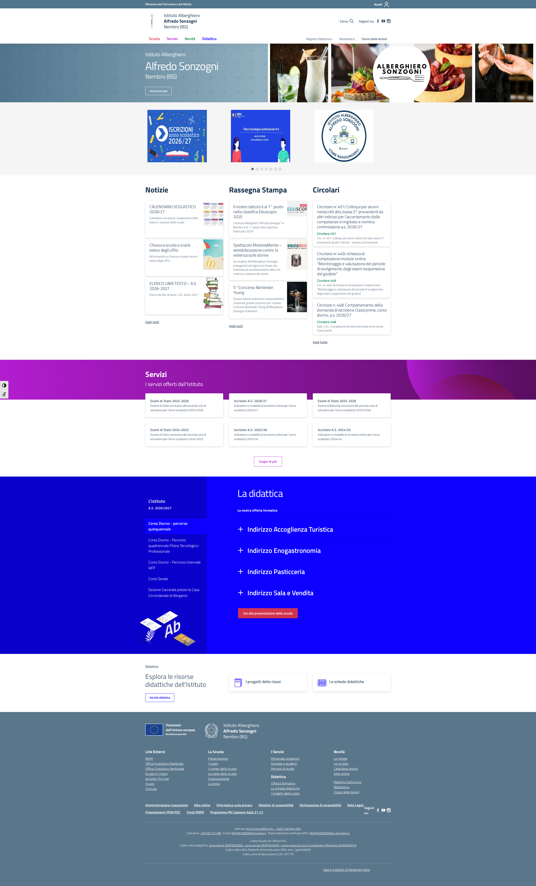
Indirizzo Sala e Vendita (280, 593)
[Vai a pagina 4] (266, 169)
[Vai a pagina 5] (271, 169)
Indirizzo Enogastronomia (284, 550)
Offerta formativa (283, 783)
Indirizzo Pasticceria (276, 571)
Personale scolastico (285, 758)
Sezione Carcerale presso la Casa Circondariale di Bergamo (173, 592)
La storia (214, 783)
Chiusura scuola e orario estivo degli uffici (170, 247)
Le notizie (340, 758)
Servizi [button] (172, 39)
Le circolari (341, 763)
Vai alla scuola (158, 91)
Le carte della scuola (222, 773)
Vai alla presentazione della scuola (268, 613)
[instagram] (389, 21)
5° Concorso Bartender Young (253, 290)
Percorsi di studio (282, 768)
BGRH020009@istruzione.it (248, 833)
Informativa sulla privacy (234, 805)
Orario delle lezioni (374, 38)
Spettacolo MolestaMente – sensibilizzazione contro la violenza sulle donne (257, 250)
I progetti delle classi (285, 793)
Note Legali (355, 805)
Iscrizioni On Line (157, 778)
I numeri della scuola (222, 768)
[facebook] (378, 21)
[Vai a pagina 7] (280, 169)
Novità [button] (190, 39)
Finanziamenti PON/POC (162, 812)
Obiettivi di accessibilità (276, 805)
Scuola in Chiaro (156, 773)
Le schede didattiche (285, 788)
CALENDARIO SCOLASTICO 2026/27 (172, 209)
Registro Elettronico (319, 38)
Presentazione (218, 758)
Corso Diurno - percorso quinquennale (168, 526)
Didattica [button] (209, 39)
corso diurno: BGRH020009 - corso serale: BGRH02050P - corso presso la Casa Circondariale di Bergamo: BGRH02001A (282, 845)
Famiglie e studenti (284, 763)
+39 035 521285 (211, 833)
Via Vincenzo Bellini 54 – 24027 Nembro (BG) (273, 828)
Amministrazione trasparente (166, 805)
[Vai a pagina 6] (275, 169)
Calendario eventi (346, 768)
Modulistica (347, 38)
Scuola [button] (154, 39)
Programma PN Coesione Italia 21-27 (236, 812)
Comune (151, 788)
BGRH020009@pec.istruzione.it (330, 833)
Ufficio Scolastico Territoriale (164, 768)
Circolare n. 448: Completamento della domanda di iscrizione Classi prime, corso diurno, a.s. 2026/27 (352, 310)
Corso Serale (158, 579)
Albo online (341, 773)
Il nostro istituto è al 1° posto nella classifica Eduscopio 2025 (258, 211)
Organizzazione (218, 778)
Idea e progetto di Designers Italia (346, 869)
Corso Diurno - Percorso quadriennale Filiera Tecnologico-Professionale (174, 545)
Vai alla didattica (159, 697)
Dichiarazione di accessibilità (320, 805)
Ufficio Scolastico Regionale (164, 763)
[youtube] (383, 21)
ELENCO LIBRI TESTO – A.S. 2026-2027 (173, 286)
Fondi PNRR (195, 812)
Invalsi (149, 783)
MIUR (149, 758)
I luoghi (213, 763)
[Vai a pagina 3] (261, 169)
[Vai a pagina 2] (257, 169)
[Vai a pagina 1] (252, 169)
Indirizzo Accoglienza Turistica (290, 529)
